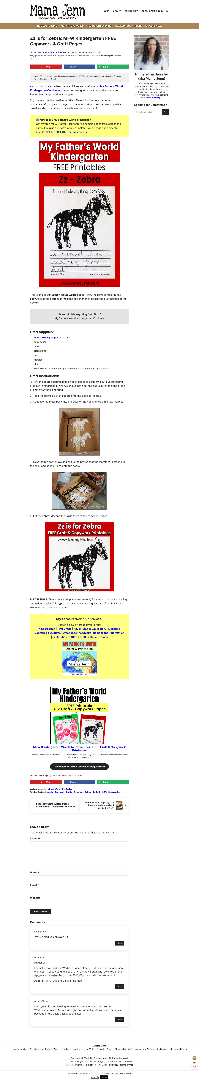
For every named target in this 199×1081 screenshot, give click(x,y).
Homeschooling (19, 1049)
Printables (61, 52)
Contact (80, 1065)
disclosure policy (107, 56)
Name (34, 872)
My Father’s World (50, 1049)
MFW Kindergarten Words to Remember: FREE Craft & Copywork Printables (79, 749)
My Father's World (46, 52)
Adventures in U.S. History (90, 628)
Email (34, 885)
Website (35, 897)
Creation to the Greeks (77, 632)
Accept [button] (104, 1077)
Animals (49, 792)
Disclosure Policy (110, 1065)
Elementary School (82, 792)
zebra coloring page (45, 337)
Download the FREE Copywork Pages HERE (79, 766)
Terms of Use (126, 1065)
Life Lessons (162, 1049)
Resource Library (179, 1049)
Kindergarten (47, 628)
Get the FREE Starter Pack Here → (66, 132)
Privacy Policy (93, 1065)
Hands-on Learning (71, 1049)
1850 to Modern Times (93, 637)
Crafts (69, 792)
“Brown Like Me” (123, 1049)
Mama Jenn (40, 931)
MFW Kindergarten (111, 792)
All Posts (70, 1065)
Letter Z (97, 792)
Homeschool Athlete (144, 1049)
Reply (120, 943)
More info (95, 1077)
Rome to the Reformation (108, 632)
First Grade (64, 628)
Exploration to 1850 (65, 637)
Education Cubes (104, 1049)
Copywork (59, 792)
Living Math (88, 1049)
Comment (37, 838)
